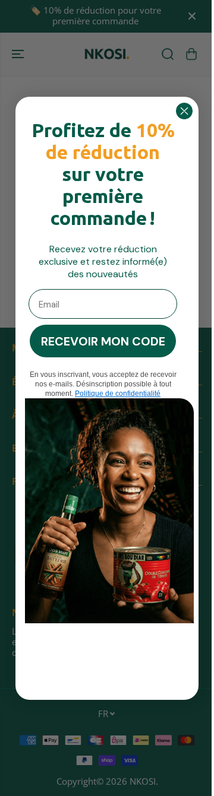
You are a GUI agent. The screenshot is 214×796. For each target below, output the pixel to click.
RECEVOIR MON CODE (100, 341)
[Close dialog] (181, 111)
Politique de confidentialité (115, 393)
